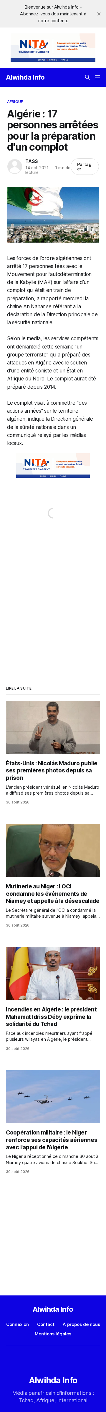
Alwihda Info (25, 77)
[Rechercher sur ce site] (87, 77)
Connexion (17, 1324)
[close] (99, 14)
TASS (31, 161)
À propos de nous (81, 1324)
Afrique (15, 101)
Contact (45, 1324)
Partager (84, 167)
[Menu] (97, 77)
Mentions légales (53, 1334)
